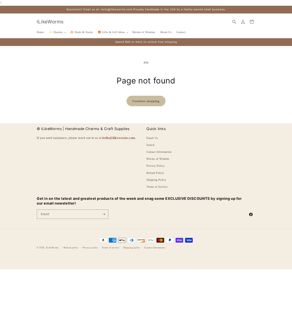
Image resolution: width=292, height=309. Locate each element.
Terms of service (110, 247)
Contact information (154, 247)
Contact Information (158, 151)
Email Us (152, 138)
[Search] (234, 21)
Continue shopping (146, 101)
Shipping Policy (156, 179)
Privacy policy (90, 247)
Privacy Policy (155, 165)
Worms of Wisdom (157, 158)
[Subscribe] (103, 214)
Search (150, 144)
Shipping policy (131, 247)
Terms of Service (157, 186)
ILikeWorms (52, 247)
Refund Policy (155, 172)
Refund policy (71, 247)
